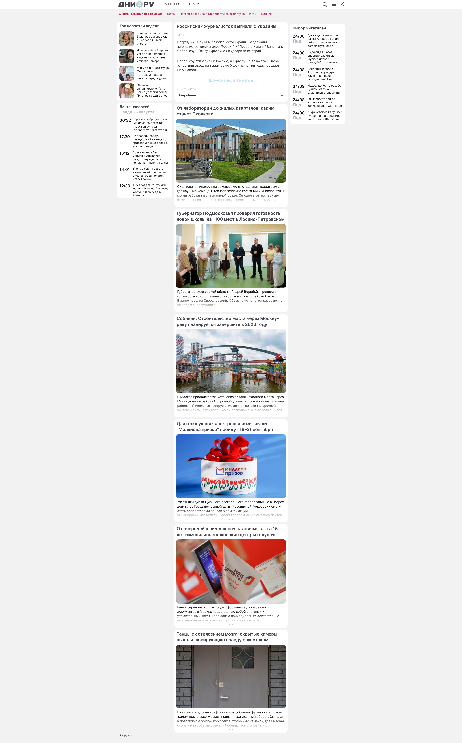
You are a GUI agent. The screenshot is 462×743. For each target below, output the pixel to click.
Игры (253, 14)
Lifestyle (195, 4)
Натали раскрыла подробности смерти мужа (212, 14)
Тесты (171, 14)
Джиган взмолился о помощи (140, 14)
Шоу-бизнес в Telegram (231, 80)
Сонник (266, 14)
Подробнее (186, 95)
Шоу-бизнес (170, 4)
